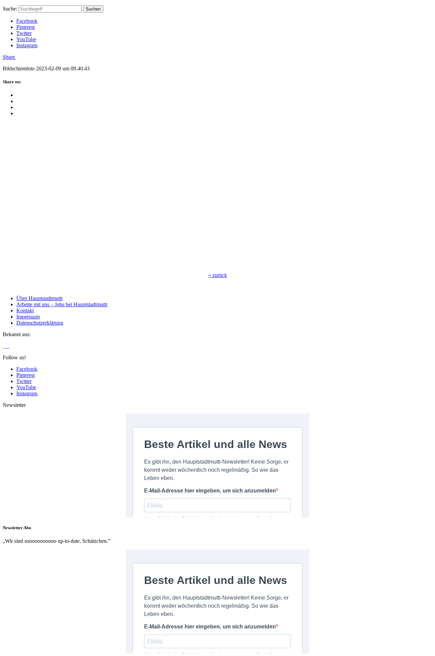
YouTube (26, 39)
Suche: (10, 9)
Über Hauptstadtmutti (39, 298)
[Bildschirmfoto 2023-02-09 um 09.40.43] (93, 263)
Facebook (26, 21)
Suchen (93, 9)
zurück (217, 275)
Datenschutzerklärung (39, 323)
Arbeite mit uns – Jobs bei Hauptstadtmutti (61, 304)
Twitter (24, 33)
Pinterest (25, 27)
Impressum (28, 317)
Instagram (26, 45)
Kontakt (25, 310)
